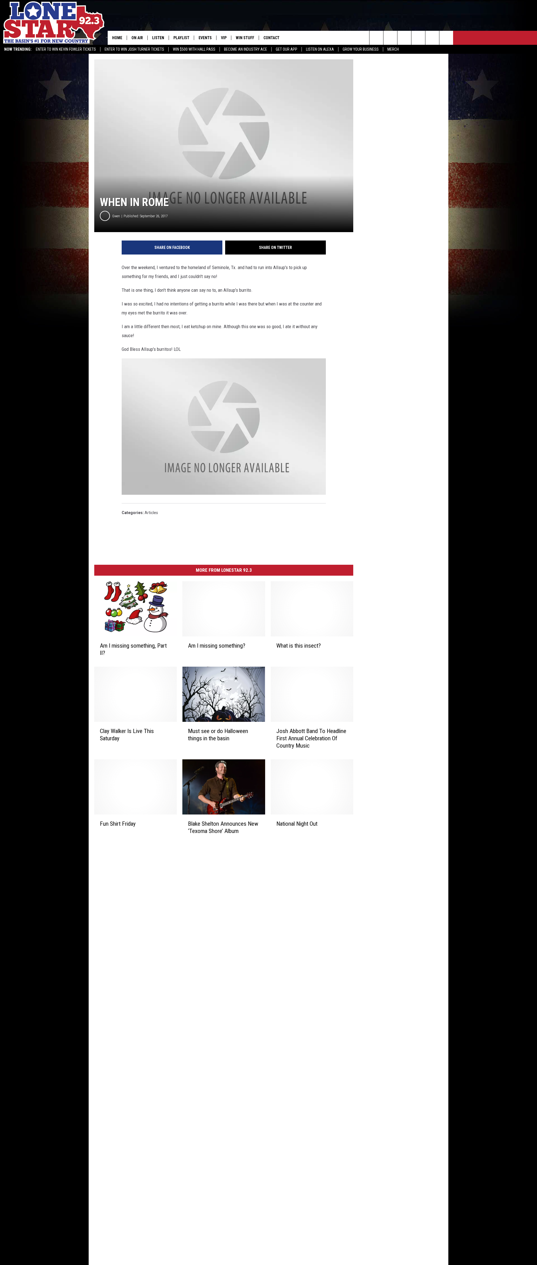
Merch (393, 49)
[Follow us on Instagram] (418, 38)
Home (117, 38)
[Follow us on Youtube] (432, 38)
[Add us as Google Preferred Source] (390, 38)
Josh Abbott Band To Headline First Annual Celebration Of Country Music (311, 738)
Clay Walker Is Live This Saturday (127, 734)
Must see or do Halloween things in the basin (218, 734)
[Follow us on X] (446, 38)
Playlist (181, 38)
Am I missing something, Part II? (133, 649)
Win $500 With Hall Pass (194, 49)
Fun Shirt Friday (118, 823)
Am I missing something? (216, 645)
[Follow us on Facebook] (404, 38)
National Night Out (296, 823)
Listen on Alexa (320, 49)
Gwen (116, 216)
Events (205, 38)
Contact (271, 38)
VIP (224, 38)
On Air (137, 38)
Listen (158, 38)
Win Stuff (245, 38)
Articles (151, 512)
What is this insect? (298, 645)
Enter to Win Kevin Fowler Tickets (66, 49)
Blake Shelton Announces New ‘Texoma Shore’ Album (223, 827)
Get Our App (286, 49)
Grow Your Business (361, 49)
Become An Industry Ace (245, 49)
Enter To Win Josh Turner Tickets (134, 49)
